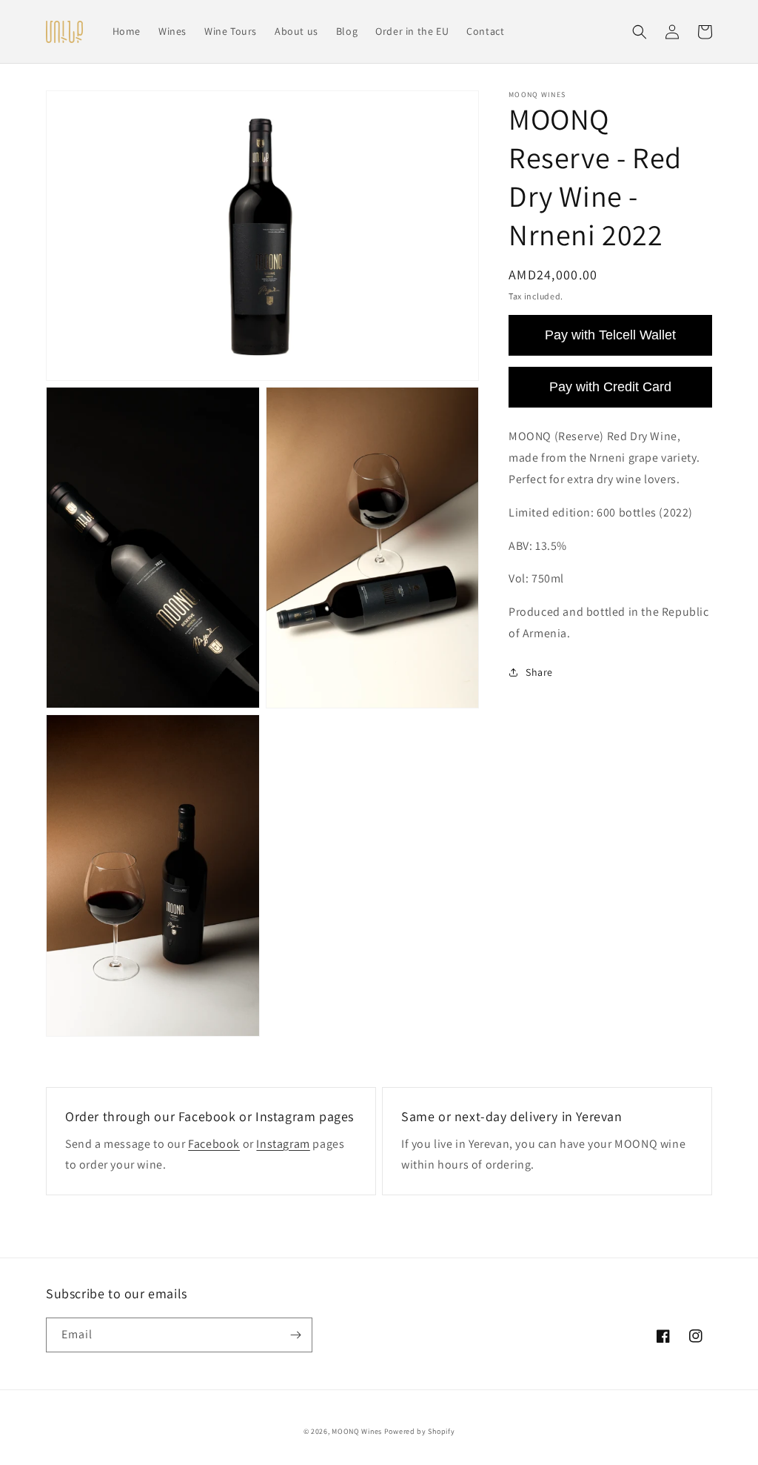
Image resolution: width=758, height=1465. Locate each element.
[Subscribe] (295, 1335)
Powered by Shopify (419, 1431)
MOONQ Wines (357, 1431)
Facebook (214, 1144)
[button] (639, 32)
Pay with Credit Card (610, 386)
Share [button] (539, 672)
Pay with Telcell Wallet (610, 335)
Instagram (282, 1144)
